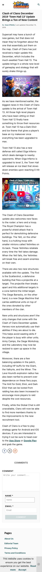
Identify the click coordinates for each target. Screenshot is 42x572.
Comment (8, 471)
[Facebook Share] (4, 451)
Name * (9, 496)
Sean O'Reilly (10, 25)
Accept (22, 569)
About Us (8, 538)
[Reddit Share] (15, 451)
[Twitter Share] (10, 451)
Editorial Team (11, 543)
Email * (9, 506)
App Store (14, 440)
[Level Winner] (21, 5)
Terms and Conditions (15, 553)
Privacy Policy (11, 548)
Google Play (30, 440)
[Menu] (3, 4)
